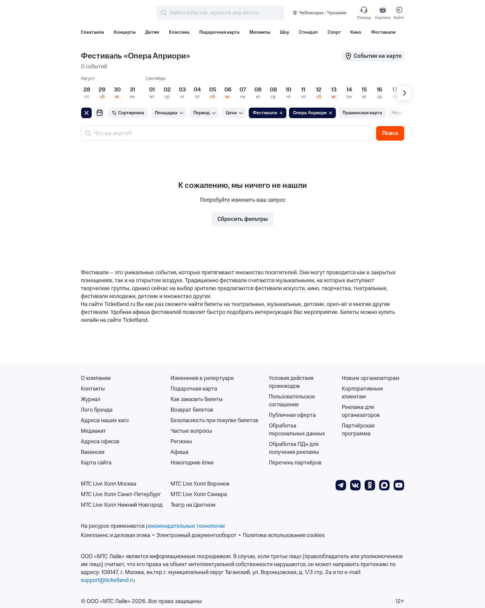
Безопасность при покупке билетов (214, 420)
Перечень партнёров (295, 463)
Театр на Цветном (193, 505)
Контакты (93, 389)
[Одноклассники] (370, 485)
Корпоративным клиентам (362, 393)
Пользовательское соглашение (292, 401)
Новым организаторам (371, 378)
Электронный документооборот (196, 535)
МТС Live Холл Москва (108, 484)
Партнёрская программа (358, 430)
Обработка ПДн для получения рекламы (294, 448)
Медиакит (93, 431)
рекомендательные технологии (185, 526)
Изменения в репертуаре (202, 378)
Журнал (90, 399)
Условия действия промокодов (291, 382)
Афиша (179, 452)
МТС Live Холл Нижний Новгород (122, 505)
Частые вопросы (191, 431)
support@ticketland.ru (108, 580)
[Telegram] (341, 485)
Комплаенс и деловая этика (115, 535)
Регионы (181, 442)
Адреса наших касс (105, 420)
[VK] (355, 485)
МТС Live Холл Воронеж (200, 484)
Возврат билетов (192, 410)
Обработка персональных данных (297, 430)
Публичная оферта (292, 415)
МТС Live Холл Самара (199, 494)
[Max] (384, 485)
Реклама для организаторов (361, 411)
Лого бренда (97, 410)
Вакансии (92, 452)
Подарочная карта (194, 389)
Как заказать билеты (197, 399)
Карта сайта (96, 463)
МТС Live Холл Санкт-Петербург (121, 494)
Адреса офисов (100, 442)
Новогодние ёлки (192, 463)
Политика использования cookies (284, 535)
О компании (96, 378)
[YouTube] (399, 485)
